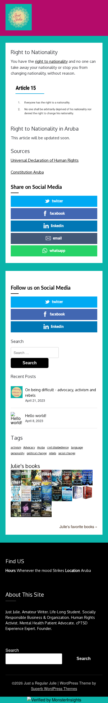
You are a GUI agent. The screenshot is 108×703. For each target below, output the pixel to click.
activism (16, 447)
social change (66, 453)
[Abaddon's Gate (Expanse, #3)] (36, 484)
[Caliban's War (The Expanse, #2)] (46, 485)
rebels (52, 453)
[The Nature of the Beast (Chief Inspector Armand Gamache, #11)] (57, 499)
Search (12, 650)
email (57, 238)
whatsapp (57, 251)
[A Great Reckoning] (46, 500)
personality (17, 453)
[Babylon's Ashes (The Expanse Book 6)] (16, 484)
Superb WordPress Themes (54, 688)
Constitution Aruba (27, 172)
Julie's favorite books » (78, 526)
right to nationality (51, 61)
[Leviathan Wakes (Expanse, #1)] (57, 484)
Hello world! (35, 415)
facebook (57, 214)
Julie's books (25, 465)
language (77, 447)
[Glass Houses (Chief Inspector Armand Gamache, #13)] (36, 500)
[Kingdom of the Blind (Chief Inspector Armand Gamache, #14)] (26, 500)
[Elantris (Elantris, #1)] (16, 515)
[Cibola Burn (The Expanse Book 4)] (26, 484)
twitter (57, 201)
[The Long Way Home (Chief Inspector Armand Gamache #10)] (67, 499)
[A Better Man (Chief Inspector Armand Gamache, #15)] (16, 500)
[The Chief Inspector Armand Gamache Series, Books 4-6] (87, 498)
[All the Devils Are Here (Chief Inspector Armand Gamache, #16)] (87, 484)
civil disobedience (58, 447)
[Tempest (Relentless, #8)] (26, 515)
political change (37, 453)
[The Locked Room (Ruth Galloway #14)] (46, 515)
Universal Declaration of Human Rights (45, 160)
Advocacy (29, 447)
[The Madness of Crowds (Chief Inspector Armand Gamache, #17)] (77, 484)
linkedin (57, 226)
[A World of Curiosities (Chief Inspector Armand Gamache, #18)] (67, 484)
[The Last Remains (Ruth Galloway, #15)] (36, 515)
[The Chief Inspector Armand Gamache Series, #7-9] (77, 498)
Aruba (41, 447)
